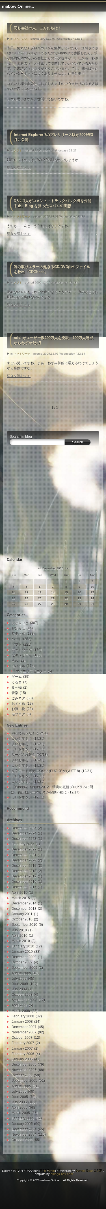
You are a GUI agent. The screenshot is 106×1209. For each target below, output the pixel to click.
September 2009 (24, 968)
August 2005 (21, 1086)
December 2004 (24, 1129)
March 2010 (21, 941)
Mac (15, 661)
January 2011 (22, 914)
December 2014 (24, 903)
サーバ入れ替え (23, 755)
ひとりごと (21, 38)
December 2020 (24, 860)
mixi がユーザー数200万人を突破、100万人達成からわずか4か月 (53, 340)
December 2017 (24, 876)
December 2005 (24, 1065)
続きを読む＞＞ (19, 168)
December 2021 (24, 855)
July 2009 (19, 979)
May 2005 (19, 1102)
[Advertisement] (53, 504)
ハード (17, 639)
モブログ (18, 714)
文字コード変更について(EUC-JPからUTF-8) (46, 771)
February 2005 (23, 1118)
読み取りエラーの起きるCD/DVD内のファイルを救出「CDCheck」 (52, 269)
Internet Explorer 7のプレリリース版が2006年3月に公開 (53, 137)
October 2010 (22, 919)
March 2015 (21, 898)
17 (92, 592)
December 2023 (24, 839)
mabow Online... (18, 6)
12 (26, 592)
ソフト (18, 150)
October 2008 (22, 995)
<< (39, 568)
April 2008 (19, 1005)
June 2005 (20, 1097)
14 (53, 592)
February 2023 (23, 844)
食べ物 (17, 687)
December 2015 (24, 887)
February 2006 (23, 1054)
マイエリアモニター (31, 671)
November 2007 (24, 1032)
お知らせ (18, 628)
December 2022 (24, 849)
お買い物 (18, 709)
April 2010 (19, 936)
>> (66, 568)
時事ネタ (18, 634)
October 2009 (22, 962)
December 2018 (24, 871)
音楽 (15, 693)
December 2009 (24, 957)
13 (40, 592)
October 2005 (22, 1075)
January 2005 (22, 1124)
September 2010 (24, 925)
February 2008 (23, 1016)
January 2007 (22, 1049)
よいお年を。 (22, 766)
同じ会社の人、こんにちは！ (38, 28)
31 (92, 603)
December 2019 (24, 866)
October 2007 (22, 1038)
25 (13, 603)
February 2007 (23, 1043)
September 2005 (24, 1081)
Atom (51, 1170)
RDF (43, 1170)
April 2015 (19, 893)
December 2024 (24, 833)
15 (66, 592)
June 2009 (20, 984)
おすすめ (18, 704)
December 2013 (24, 909)
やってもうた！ (23, 733)
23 (79, 598)
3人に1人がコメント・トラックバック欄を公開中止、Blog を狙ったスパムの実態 (52, 203)
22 (66, 598)
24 (92, 598)
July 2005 (19, 1092)
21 (53, 598)
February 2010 (23, 946)
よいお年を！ (22, 739)
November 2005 (24, 1070)
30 (79, 603)
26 (26, 603)
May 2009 (19, 989)
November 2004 (24, 1135)
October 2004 (22, 1140)
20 (40, 598)
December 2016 (24, 882)
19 (26, 598)
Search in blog (21, 437)
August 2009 (21, 973)
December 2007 (24, 1027)
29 (66, 603)
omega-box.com (62, 1174)
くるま (17, 682)
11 (13, 592)
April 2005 (19, 1108)
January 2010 (22, 952)
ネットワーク (22, 216)
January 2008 (22, 1022)
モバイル (18, 666)
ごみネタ (18, 698)
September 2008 (24, 1000)
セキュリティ (22, 655)
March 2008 (21, 1011)
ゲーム (17, 677)
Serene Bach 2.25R (89, 1170)
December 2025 (24, 828)
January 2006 (22, 1059)
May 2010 (19, 930)
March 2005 (21, 1113)
